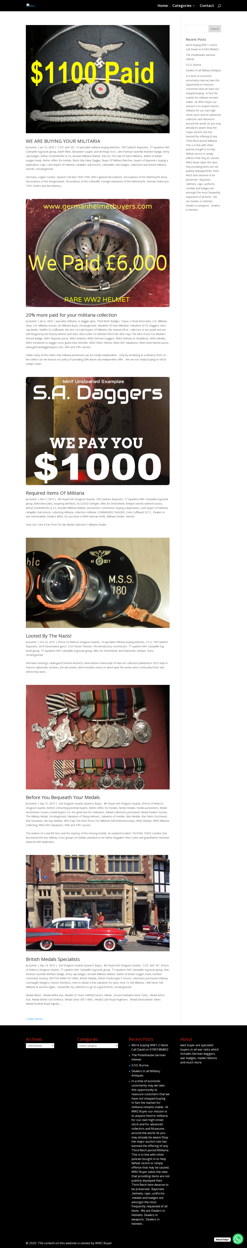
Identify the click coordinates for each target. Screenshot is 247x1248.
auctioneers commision (100, 508)
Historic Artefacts (60, 982)
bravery (43, 978)
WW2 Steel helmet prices (153, 342)
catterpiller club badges (115, 164)
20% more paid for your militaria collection (71, 315)
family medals (127, 808)
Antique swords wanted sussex (144, 503)
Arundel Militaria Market (86, 156)
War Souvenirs (34, 820)
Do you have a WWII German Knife (84, 516)
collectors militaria (85, 512)
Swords (30, 169)
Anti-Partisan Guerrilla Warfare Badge (140, 151)
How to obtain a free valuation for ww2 (95, 982)
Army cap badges (76, 974)
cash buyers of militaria (60, 164)
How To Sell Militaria (132, 982)
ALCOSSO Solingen (88, 503)
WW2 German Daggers (101, 338)
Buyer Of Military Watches (117, 160)
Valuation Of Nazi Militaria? (113, 325)
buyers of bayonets (145, 160)
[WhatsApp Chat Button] (238, 1238)
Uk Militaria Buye (68, 325)
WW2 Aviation (78, 338)
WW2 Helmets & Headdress (132, 338)
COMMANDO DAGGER (110, 512)
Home (162, 6)
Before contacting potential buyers (67, 808)
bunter (33, 147)
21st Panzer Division (80, 646)
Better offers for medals (57, 160)
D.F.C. (148, 512)
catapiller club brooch (88, 164)
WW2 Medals (157, 338)
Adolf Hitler (64, 151)
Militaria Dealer (115, 516)
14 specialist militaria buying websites (98, 147)
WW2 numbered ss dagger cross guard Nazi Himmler (57, 342)
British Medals (88, 978)
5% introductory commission (110, 646)
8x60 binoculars (43, 503)
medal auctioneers (147, 808)
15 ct (149, 642)
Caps (43, 164)
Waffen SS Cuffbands (51, 329)
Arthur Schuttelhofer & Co (56, 156)
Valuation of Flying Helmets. (83, 816)
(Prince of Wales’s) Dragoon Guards (78, 642)
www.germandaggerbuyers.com (44, 347)
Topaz (124, 321)
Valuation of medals (113, 816)
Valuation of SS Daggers (144, 325)
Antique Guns (145, 650)
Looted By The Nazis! (48, 635)
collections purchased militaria (148, 164)
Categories (182, 6)
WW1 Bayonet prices (56, 338)
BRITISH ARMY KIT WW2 (63, 978)
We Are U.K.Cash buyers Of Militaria (86, 329)
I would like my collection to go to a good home (85, 987)
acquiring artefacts (65, 503)
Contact (207, 6)
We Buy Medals (53, 820)
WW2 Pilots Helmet (100, 342)
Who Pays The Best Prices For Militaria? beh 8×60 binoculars (99, 820)
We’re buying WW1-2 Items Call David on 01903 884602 (149, 1047)
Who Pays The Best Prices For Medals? (142, 334)
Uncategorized (44, 169)
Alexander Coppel (82, 151)
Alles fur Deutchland (112, 503)
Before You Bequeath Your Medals (63, 797)
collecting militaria (62, 512)
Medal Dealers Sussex (154, 812)
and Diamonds (127, 650)
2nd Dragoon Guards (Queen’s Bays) (79, 803)
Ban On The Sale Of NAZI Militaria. (122, 156)
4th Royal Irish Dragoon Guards (76, 499)
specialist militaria (66, 321)
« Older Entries (34, 1019)
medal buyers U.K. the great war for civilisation (77, 812)
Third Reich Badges (108, 321)
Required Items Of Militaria (55, 493)
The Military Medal (37, 816)
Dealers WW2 (55, 516)
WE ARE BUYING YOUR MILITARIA (63, 141)
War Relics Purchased (154, 816)
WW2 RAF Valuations (125, 342)
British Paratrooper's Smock (114, 978)
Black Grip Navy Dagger (87, 160)
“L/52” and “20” (66, 147)
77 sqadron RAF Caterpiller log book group (85, 969)
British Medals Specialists (53, 959)
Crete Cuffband (134, 512)
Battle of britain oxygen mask (134, 974)
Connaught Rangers (37, 982)
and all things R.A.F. (105, 151)
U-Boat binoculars (140, 321)
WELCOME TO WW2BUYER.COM (98, 334)
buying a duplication (127, 508)
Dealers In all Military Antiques (203, 70)
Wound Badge (34, 338)
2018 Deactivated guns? (53, 646)
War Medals (133, 816)
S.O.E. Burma (193, 64)
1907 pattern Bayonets (134, 147)
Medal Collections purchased (122, 812)
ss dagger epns (86, 321)
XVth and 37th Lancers (78, 347)
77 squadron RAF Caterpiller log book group (66, 650)
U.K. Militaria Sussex (44, 325)
